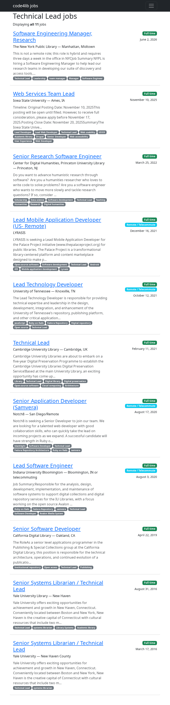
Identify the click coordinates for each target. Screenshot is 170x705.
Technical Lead (22, 78)
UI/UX (102, 132)
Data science (37, 199)
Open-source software (27, 264)
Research (35, 204)
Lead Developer (23, 132)
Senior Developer (56, 136)
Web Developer (43, 141)
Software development (60, 199)
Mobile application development (39, 269)
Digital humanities (54, 204)
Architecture (72, 385)
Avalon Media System (51, 513)
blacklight (20, 445)
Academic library (24, 136)
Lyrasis (64, 269)
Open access (50, 567)
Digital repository (81, 323)
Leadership (40, 78)
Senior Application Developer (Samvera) (50, 404)
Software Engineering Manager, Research (52, 36)
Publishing (86, 567)
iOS (16, 269)
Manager (74, 78)
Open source (21, 327)
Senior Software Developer (47, 528)
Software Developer (40, 445)
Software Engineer (92, 78)
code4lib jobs (25, 6)
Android (94, 264)
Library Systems (64, 627)
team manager (57, 78)
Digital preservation (75, 381)
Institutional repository (28, 567)
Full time (149, 33)
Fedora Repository (57, 323)
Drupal (40, 136)
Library (18, 381)
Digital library (52, 381)
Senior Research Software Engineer (57, 156)
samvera (75, 450)
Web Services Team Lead (44, 93)
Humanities (21, 204)
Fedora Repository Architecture (32, 450)
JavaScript (20, 323)
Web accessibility (79, 136)
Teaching (100, 199)
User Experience (23, 141)
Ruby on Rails (36, 323)
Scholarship (21, 199)
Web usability (87, 132)
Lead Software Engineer (43, 465)
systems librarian (43, 627)
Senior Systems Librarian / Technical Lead (58, 586)
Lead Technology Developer (48, 284)
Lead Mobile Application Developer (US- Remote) (57, 223)
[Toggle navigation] (151, 6)
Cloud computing (51, 385)
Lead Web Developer (46, 132)
